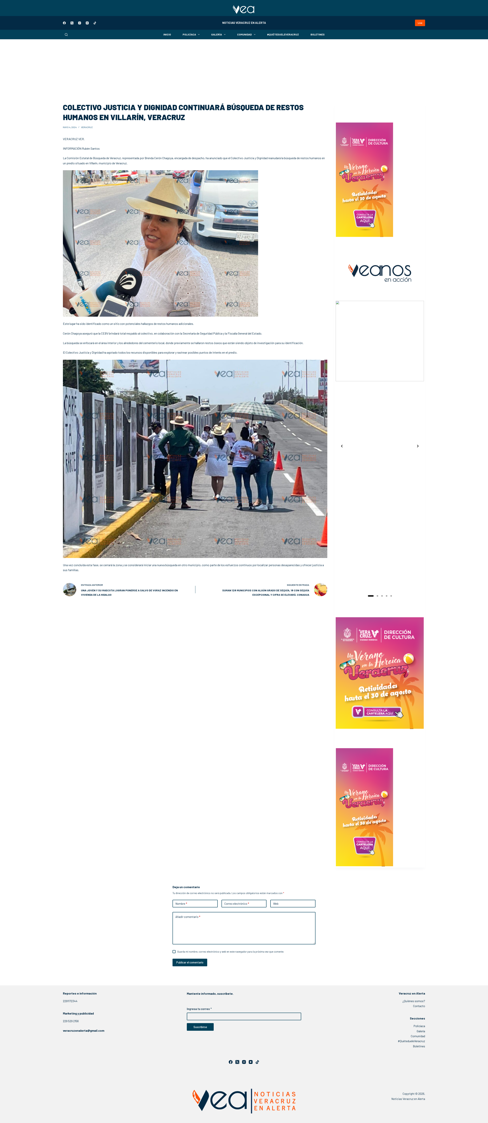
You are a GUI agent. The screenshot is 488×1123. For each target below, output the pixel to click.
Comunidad (244, 34)
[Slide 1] (370, 596)
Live (420, 22)
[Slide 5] (391, 596)
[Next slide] (418, 446)
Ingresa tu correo (199, 1009)
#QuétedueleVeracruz (283, 34)
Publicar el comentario (189, 962)
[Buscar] (66, 34)
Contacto (419, 1006)
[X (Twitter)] (72, 23)
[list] (380, 446)
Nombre (181, 903)
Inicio (167, 34)
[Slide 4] (386, 596)
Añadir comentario (187, 916)
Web (276, 903)
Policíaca (189, 34)
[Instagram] (79, 23)
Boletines (318, 34)
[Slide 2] (376, 596)
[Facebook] (64, 23)
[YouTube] (87, 23)
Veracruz (87, 127)
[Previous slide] (342, 446)
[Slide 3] (382, 596)
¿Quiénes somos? (413, 1001)
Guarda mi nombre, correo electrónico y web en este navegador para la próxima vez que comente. (230, 951)
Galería (216, 34)
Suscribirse (200, 1027)
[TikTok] (94, 23)
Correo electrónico (236, 903)
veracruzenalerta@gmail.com (83, 1030)
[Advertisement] (244, 68)
